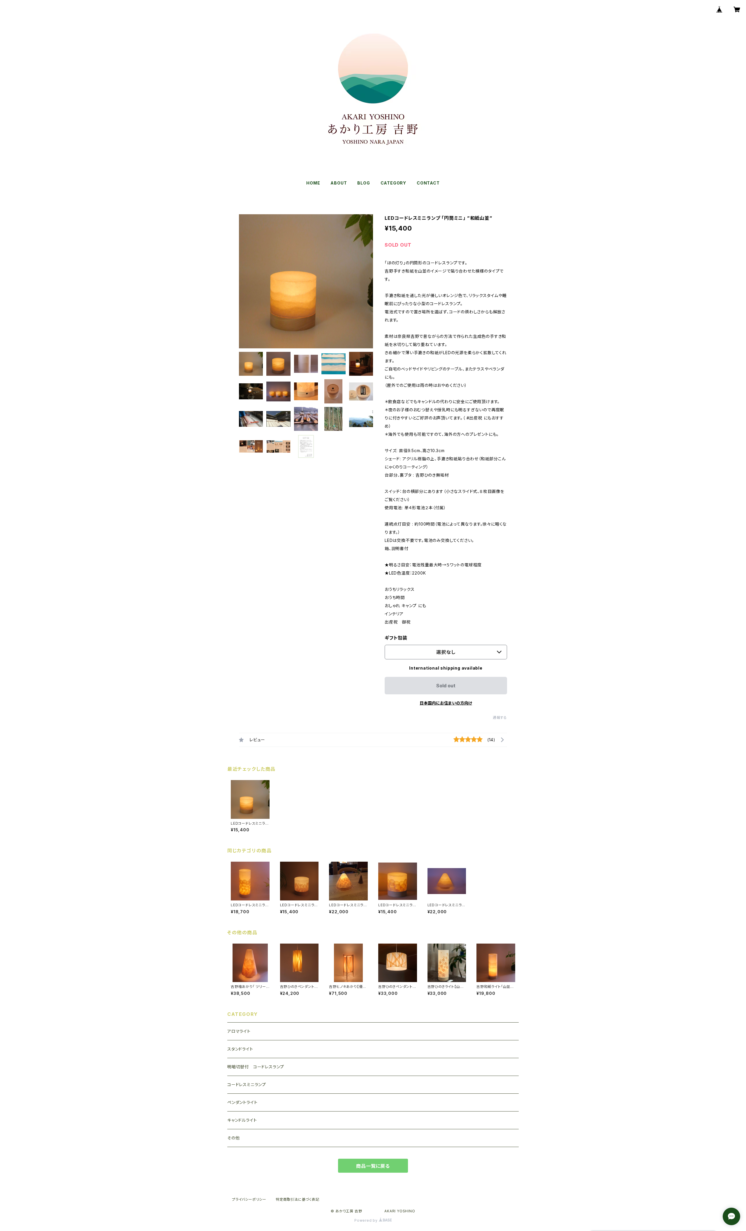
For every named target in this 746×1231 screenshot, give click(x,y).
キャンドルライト (242, 1120)
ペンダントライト (242, 1102)
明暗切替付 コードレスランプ (255, 1066)
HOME (313, 182)
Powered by (366, 1220)
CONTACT (428, 182)
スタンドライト (240, 1048)
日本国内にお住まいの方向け (446, 702)
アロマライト (239, 1031)
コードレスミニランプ (246, 1084)
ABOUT (338, 182)
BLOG (363, 182)
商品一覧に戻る (373, 1166)
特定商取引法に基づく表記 (297, 1199)
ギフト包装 (396, 638)
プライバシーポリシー (249, 1199)
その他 (233, 1137)
